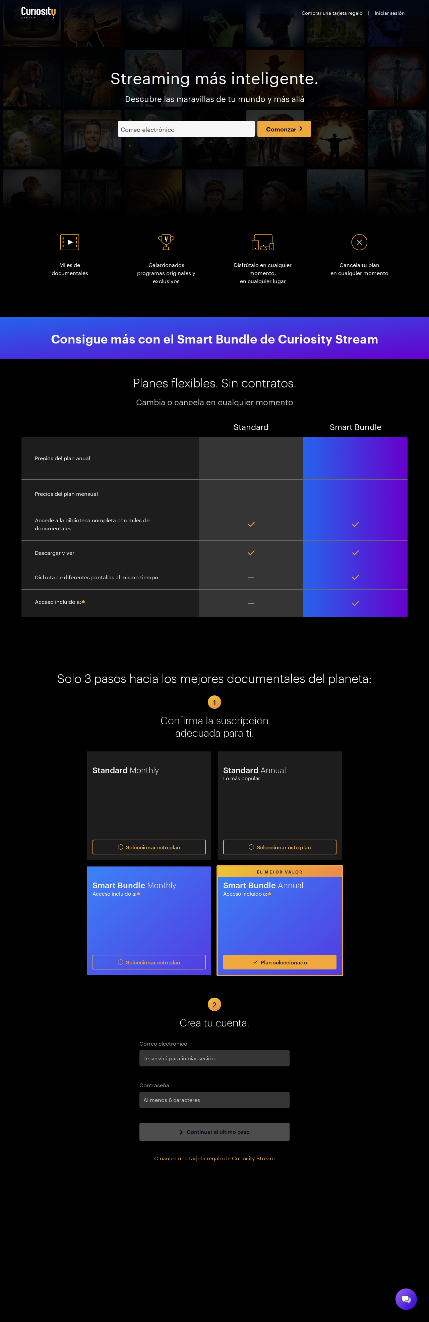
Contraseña (154, 1085)
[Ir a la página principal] (38, 12)
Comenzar (281, 128)
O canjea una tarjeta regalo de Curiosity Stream (214, 1158)
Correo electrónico (163, 1043)
